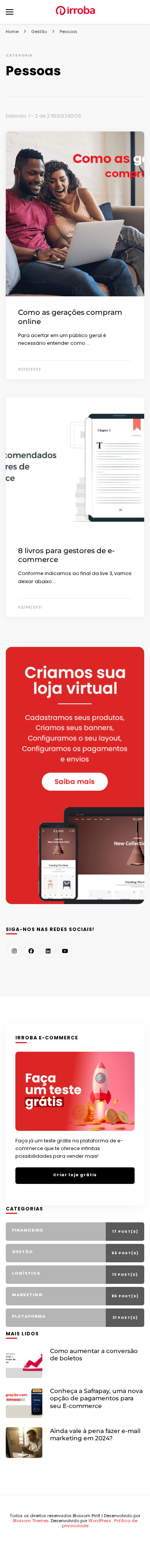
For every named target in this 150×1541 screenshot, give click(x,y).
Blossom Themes (31, 1521)
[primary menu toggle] (9, 12)
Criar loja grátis (75, 1175)
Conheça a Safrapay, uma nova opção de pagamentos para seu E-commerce (96, 1398)
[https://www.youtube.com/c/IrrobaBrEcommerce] (65, 950)
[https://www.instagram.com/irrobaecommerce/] (14, 950)
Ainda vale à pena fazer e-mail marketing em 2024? (95, 1434)
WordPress (99, 1521)
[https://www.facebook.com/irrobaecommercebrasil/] (31, 950)
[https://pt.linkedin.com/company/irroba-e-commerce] (48, 950)
